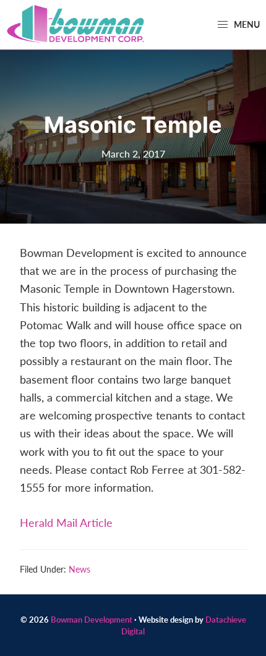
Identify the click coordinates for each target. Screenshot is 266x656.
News (79, 569)
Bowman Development (91, 619)
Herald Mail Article (66, 522)
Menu (246, 24)
